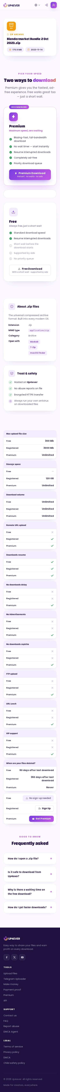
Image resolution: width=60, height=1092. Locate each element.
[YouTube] (22, 957)
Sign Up (46, 808)
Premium (9, 995)
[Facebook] (7, 957)
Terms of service (13, 1046)
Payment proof (12, 989)
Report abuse (11, 1026)
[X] (14, 957)
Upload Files (10, 973)
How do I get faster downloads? (27, 907)
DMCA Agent (11, 1031)
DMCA (7, 1057)
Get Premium (43, 818)
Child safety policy (14, 1063)
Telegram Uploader (15, 979)
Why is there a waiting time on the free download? (26, 891)
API (5, 1000)
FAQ (6, 1021)
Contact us (10, 1015)
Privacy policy (11, 1052)
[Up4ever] (11, 5)
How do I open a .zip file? (23, 858)
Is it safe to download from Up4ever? (24, 874)
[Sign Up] (54, 5)
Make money (11, 984)
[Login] (46, 5)
